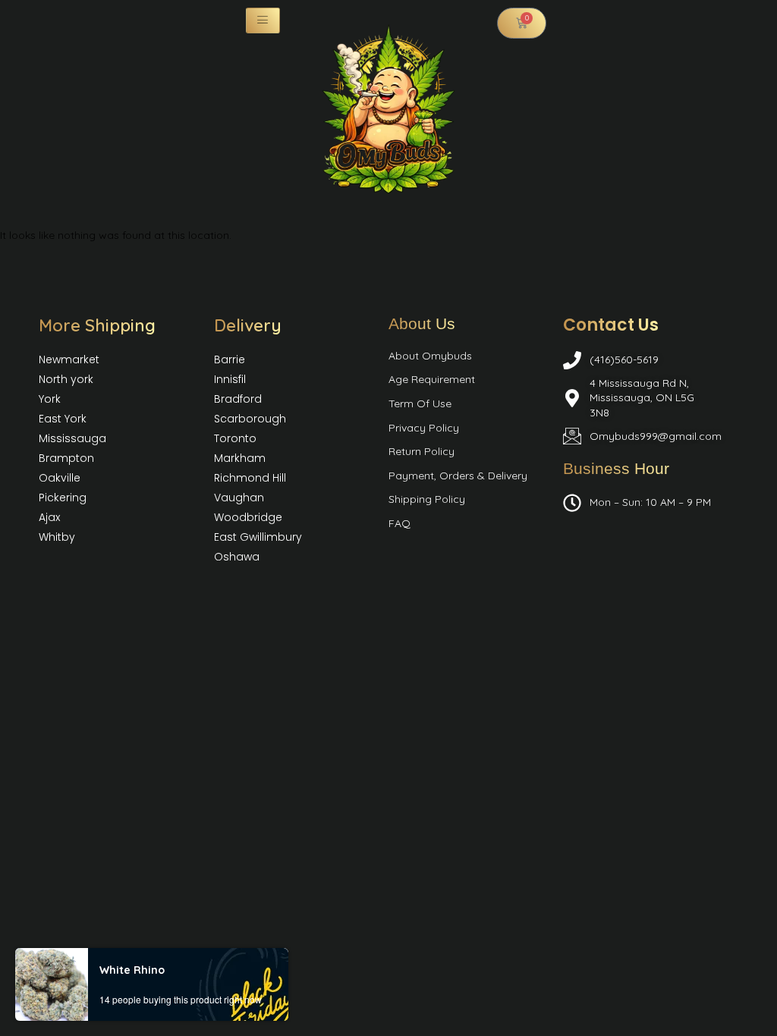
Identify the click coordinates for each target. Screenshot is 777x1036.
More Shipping (97, 325)
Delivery (248, 325)
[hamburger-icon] (263, 20)
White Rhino (132, 970)
